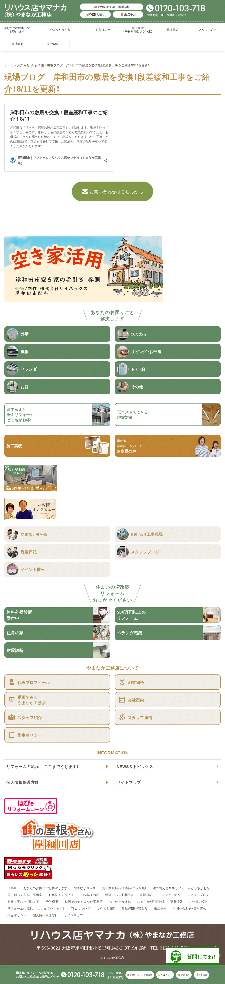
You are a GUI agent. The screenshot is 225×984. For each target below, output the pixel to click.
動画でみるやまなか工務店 (84, 901)
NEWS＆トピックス (135, 766)
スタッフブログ (198, 894)
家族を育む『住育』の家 (23, 901)
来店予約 (129, 14)
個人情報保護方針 (22, 782)
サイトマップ (129, 782)
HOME (12, 888)
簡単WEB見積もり (135, 908)
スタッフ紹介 (207, 29)
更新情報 (176, 901)
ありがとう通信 (120, 901)
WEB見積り (96, 14)
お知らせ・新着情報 (30, 65)
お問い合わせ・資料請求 (113, 7)
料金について (80, 908)
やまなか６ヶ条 (60, 29)
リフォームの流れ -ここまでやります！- (43, 766)
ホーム (9, 65)
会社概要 (18, 43)
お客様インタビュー (63, 894)
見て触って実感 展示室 (24, 894)
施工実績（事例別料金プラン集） (137, 29)
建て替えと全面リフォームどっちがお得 (181, 888)
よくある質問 (106, 908)
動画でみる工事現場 (119, 894)
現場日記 (174, 29)
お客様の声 (103, 29)
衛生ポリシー (17, 915)
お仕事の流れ (198, 901)
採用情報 (52, 43)
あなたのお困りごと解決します (17, 29)
